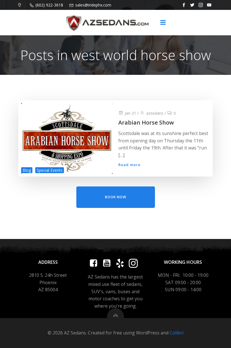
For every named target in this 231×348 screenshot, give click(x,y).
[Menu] (163, 22)
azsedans (154, 113)
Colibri (176, 333)
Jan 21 (130, 113)
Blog (27, 170)
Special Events (50, 170)
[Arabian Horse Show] (67, 138)
